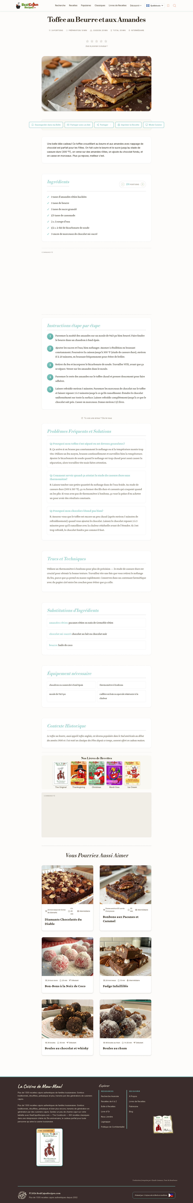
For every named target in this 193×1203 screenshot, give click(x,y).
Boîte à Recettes (108, 1106)
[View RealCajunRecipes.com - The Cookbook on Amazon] (49, 1147)
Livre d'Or (105, 1111)
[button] (96, 83)
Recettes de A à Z (109, 1101)
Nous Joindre (107, 1117)
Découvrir (135, 5)
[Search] (174, 5)
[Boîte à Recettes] (168, 5)
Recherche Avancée (110, 1096)
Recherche (60, 5)
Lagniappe (105, 1122)
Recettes (73, 5)
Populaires (86, 5)
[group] (132, 184)
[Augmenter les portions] (142, 184)
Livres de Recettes (117, 5)
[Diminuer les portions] (123, 184)
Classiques (100, 5)
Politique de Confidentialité (112, 1127)
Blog (131, 1111)
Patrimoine (133, 1106)
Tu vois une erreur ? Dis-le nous (98, 418)
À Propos (133, 1096)
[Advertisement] (89, 283)
